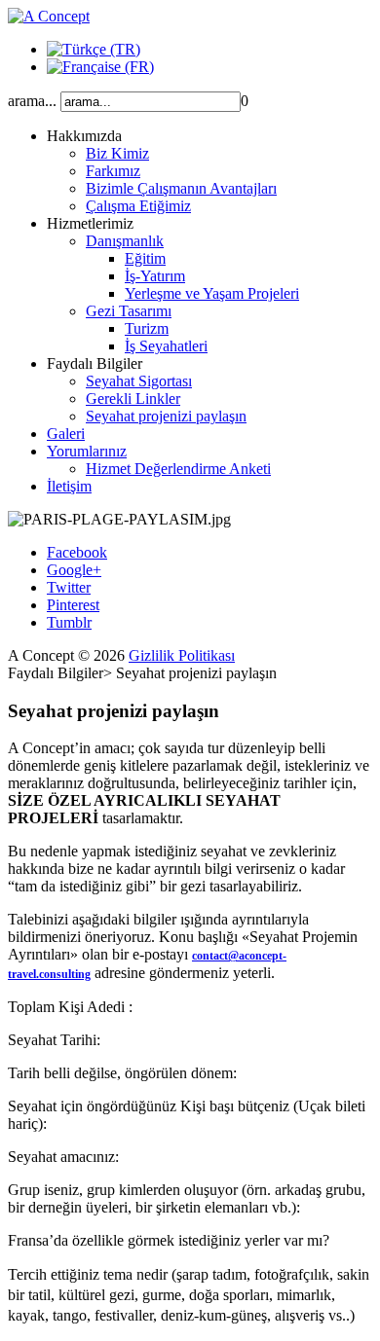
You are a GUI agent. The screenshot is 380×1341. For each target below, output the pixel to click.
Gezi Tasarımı (128, 311)
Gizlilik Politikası (182, 655)
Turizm (147, 328)
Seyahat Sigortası (139, 381)
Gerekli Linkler (133, 398)
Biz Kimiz (117, 153)
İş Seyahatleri (166, 346)
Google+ (74, 570)
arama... (32, 100)
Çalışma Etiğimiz (138, 206)
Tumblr (69, 622)
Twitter (69, 587)
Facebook (77, 552)
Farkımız (113, 171)
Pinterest (73, 605)
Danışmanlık (125, 241)
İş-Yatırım (155, 276)
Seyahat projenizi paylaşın (166, 416)
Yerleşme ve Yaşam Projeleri (212, 293)
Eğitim (145, 258)
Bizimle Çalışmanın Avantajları (181, 188)
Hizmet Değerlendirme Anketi (178, 468)
